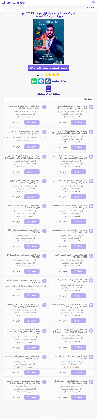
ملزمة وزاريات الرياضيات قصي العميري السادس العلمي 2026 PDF (22, 357)
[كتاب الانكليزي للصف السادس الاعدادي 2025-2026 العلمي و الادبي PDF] (91, 305)
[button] (48, 68)
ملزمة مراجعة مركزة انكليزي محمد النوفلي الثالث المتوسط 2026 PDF (70, 382)
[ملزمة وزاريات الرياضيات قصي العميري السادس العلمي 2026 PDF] (44, 357)
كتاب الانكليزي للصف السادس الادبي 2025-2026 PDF (23, 256)
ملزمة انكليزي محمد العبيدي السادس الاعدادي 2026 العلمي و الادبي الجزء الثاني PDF (24, 331)
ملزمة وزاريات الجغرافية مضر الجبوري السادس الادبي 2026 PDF (69, 206)
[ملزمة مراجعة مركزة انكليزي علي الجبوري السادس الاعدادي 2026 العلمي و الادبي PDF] (44, 157)
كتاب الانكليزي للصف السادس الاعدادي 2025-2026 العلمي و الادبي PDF (69, 306)
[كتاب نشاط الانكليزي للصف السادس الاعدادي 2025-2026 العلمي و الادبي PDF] (44, 305)
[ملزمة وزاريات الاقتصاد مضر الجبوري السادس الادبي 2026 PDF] (91, 231)
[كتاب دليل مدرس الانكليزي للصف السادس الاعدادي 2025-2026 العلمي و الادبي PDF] (91, 330)
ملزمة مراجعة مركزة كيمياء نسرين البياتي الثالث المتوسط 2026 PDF (25, 132)
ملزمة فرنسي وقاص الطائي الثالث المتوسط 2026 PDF (71, 357)
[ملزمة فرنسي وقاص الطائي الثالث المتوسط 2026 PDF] (91, 357)
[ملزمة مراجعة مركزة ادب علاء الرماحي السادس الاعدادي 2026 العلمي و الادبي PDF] (91, 132)
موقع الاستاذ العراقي (14, 2)
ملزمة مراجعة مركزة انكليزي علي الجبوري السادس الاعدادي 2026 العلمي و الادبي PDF (23, 157)
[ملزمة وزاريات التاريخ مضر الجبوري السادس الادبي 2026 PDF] (44, 206)
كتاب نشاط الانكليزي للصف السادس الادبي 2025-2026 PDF (71, 281)
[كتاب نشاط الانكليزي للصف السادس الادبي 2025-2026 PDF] (91, 280)
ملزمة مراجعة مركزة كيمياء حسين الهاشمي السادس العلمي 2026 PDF (70, 407)
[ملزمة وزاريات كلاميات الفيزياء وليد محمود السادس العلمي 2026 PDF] (44, 107)
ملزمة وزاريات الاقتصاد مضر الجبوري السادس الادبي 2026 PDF (69, 231)
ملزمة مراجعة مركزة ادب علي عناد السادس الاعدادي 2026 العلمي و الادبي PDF (70, 157)
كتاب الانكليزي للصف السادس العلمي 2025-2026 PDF (23, 231)
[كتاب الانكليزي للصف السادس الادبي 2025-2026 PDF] (44, 256)
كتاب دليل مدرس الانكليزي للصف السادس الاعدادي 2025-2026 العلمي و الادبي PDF (70, 331)
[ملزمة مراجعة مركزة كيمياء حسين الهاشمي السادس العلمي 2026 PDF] (91, 407)
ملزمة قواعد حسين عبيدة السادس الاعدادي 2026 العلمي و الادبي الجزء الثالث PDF (23, 382)
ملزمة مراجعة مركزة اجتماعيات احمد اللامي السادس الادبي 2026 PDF (70, 182)
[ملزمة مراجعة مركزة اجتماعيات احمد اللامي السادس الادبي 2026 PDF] (91, 181)
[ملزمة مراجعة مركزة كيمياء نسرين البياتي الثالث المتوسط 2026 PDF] (44, 132)
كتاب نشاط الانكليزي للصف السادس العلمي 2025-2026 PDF (70, 256)
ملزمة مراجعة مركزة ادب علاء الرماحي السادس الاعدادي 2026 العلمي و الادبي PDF (69, 132)
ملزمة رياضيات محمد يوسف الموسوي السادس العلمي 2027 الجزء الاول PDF (72, 107)
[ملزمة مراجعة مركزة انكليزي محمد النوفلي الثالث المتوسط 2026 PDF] (91, 382)
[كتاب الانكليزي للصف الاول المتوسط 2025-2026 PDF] (44, 281)
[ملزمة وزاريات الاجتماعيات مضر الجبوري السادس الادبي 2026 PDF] (44, 181)
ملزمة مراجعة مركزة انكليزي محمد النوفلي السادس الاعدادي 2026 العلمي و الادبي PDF (23, 407)
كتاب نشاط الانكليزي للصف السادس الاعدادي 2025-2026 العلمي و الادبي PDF (23, 306)
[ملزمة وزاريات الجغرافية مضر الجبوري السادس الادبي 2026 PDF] (91, 206)
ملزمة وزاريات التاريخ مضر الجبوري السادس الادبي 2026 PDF (24, 206)
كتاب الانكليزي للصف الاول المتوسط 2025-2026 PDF (24, 281)
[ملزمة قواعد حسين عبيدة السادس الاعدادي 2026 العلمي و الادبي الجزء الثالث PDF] (44, 382)
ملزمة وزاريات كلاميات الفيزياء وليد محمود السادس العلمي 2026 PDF (24, 107)
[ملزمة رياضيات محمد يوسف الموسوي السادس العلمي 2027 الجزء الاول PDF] (91, 107)
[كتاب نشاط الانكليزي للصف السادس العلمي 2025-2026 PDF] (91, 256)
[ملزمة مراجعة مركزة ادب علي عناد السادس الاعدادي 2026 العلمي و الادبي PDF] (91, 157)
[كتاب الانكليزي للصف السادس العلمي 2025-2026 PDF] (44, 231)
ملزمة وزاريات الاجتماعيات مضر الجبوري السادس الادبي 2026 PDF (25, 182)
